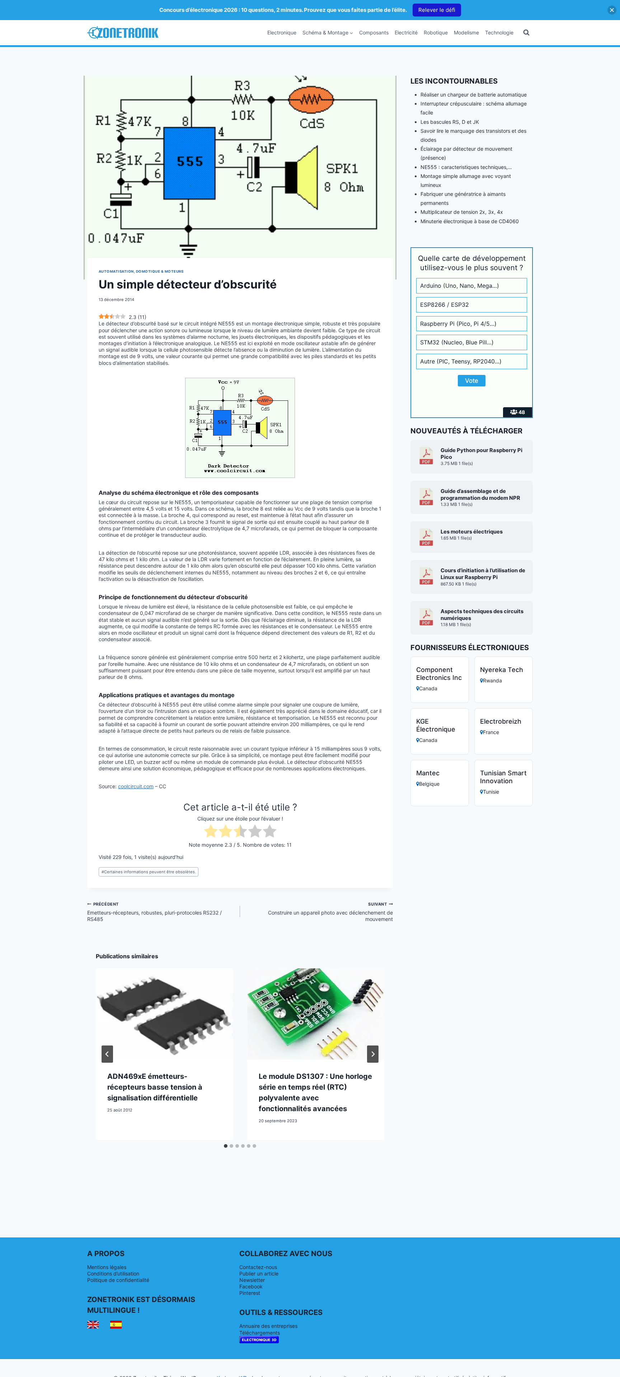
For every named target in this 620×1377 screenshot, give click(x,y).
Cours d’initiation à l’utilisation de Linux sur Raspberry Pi (483, 574)
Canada (428, 688)
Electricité (406, 32)
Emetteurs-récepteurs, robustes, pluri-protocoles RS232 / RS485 (154, 912)
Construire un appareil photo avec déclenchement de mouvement (330, 912)
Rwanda (492, 680)
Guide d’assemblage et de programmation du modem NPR (480, 494)
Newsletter (252, 1280)
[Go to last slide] (107, 1054)
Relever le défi (436, 9)
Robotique (436, 32)
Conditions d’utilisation (113, 1273)
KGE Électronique (435, 725)
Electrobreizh (500, 721)
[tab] (225, 1146)
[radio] (210, 831)
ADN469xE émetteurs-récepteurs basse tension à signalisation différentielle (154, 1087)
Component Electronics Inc (439, 673)
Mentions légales (106, 1267)
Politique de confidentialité (118, 1280)
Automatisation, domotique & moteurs (141, 271)
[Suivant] (373, 1054)
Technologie (499, 32)
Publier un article (258, 1273)
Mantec (428, 773)
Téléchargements (259, 1333)
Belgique (429, 784)
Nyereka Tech (501, 669)
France (491, 732)
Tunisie (491, 792)
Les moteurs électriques (472, 531)
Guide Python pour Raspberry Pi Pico (481, 453)
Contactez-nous (258, 1267)
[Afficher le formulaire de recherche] (526, 32)
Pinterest (249, 1293)
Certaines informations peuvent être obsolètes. (149, 871)
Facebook (251, 1286)
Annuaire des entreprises (268, 1326)
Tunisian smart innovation (503, 777)
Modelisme (466, 32)
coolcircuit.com (136, 786)
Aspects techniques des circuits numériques (482, 614)
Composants (374, 32)
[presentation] (164, 1014)
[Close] (611, 9)
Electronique (281, 32)
